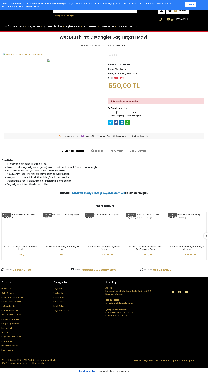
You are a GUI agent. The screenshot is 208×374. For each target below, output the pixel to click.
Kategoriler (60, 282)
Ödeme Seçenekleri (10, 310)
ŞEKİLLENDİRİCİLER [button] (53, 26)
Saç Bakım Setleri (61, 310)
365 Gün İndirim (8, 306)
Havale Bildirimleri (9, 345)
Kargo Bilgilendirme (10, 323)
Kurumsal (7, 282)
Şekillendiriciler (60, 293)
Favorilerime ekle (119, 108)
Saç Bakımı (58, 288)
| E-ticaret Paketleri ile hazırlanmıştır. (104, 371)
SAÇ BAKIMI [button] (34, 26)
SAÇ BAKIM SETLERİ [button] (127, 26)
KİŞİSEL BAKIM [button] (73, 26)
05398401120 (182, 19)
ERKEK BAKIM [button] (108, 26)
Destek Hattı (6, 328)
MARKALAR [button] (18, 26)
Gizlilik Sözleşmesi (9, 293)
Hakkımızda (6, 288)
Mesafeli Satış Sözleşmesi (13, 297)
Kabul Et (191, 4)
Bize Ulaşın (111, 282)
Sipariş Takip (59, 15)
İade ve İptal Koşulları (11, 314)
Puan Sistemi (7, 350)
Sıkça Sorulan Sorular (11, 336)
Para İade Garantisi (10, 319)
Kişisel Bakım (59, 297)
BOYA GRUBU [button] (90, 26)
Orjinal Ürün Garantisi (11, 301)
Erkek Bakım (59, 306)
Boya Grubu (58, 301)
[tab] (72, 151)
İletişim (70, 15)
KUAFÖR (7, 26)
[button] (161, 10)
